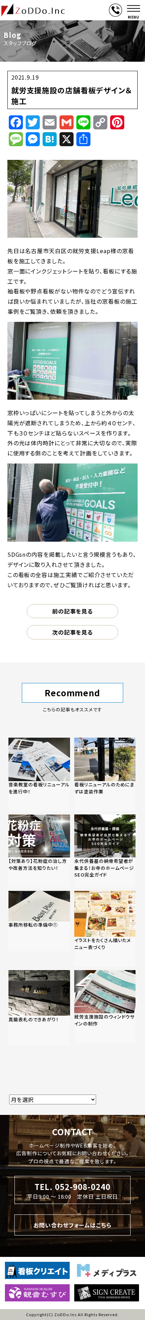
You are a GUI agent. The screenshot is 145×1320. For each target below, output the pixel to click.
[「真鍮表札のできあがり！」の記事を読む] (39, 1008)
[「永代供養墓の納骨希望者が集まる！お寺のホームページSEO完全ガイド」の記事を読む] (104, 850)
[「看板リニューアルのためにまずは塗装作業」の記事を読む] (104, 774)
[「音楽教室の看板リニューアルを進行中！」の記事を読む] (39, 774)
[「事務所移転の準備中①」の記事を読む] (39, 921)
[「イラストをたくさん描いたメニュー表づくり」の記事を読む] (104, 929)
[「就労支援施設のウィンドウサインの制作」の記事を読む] (104, 1006)
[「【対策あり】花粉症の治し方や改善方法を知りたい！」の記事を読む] (39, 850)
